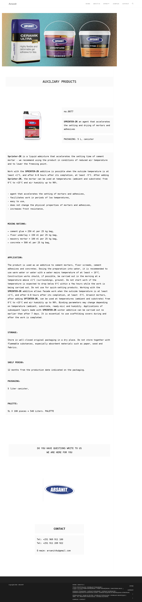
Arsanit (13, 3)
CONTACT (82, 599)
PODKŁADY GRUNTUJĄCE (118, 595)
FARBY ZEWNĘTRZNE (89, 588)
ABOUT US (81, 584)
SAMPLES (75, 599)
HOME (74, 584)
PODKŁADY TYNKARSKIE (94, 587)
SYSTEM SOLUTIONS (102, 596)
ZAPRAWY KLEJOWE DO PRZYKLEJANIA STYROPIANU (114, 592)
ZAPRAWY (130, 590)
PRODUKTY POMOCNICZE (87, 596)
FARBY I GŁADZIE (78, 589)
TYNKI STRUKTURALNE (79, 587)
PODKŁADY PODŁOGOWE (101, 595)
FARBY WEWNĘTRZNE (103, 588)
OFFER (131, 586)
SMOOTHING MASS (116, 588)
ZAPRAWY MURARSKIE (93, 591)
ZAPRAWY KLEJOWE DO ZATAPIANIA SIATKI (85, 592)
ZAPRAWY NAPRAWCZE (108, 591)
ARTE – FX (76, 596)
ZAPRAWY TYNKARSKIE (79, 591)
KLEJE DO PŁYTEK (88, 595)
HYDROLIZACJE (77, 595)
